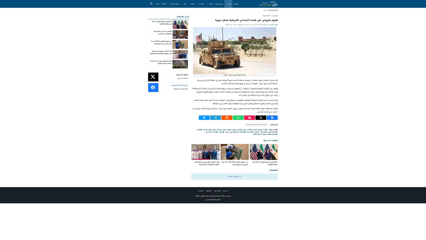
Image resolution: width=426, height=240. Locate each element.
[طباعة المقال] (204, 117)
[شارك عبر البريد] (249, 117)
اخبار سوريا (216, 130)
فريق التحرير (274, 24)
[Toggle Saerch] (151, 4)
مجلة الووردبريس (210, 199)
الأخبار (199, 130)
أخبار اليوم (257, 130)
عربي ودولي (219, 3)
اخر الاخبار (206, 130)
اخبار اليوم (226, 130)
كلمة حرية (217, 190)
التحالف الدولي (260, 132)
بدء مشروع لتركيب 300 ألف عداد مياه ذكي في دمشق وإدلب (235, 163)
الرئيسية (236, 3)
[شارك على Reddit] (227, 117)
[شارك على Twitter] (261, 117)
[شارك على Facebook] (272, 117)
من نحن (225, 190)
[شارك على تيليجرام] (215, 117)
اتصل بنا (200, 190)
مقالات (211, 3)
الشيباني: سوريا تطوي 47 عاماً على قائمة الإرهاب (264, 163)
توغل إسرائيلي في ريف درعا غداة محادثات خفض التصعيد (161, 62)
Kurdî (157, 3)
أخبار (264, 130)
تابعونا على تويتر (182, 78)
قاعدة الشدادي (211, 132)
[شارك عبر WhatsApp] (238, 117)
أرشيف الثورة (175, 3)
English (164, 3)
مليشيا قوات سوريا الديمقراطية (264, 134)
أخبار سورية (266, 15)
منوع (185, 3)
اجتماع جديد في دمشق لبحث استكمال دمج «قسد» (162, 32)
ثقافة (192, 3)
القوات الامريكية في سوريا (234, 132)
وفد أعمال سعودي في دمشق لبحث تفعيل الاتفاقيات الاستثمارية (206, 163)
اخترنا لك (201, 3)
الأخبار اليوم (272, 132)
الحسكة (249, 132)
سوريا (229, 3)
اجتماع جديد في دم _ (259, 10)
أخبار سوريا (247, 130)
